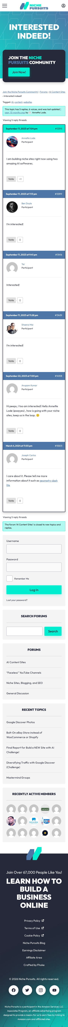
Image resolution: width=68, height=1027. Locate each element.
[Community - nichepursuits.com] (34, 5)
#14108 (58, 376)
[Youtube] (54, 990)
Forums (43, 91)
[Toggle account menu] (63, 6)
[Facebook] (14, 990)
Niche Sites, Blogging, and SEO (24, 683)
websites (27, 102)
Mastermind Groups (18, 777)
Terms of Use (32, 928)
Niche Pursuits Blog (34, 943)
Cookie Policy (32, 935)
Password (12, 559)
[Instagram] (41, 990)
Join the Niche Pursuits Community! (20, 91)
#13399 (58, 194)
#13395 (58, 129)
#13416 (58, 255)
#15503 (58, 446)
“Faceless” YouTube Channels (23, 672)
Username (12, 541)
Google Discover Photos (20, 722)
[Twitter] (27, 990)
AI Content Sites (57, 91)
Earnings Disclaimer (34, 950)
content (18, 102)
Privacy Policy (32, 920)
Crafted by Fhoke (34, 965)
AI (12, 102)
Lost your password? (16, 600)
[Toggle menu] (4, 5)
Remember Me (21, 578)
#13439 (58, 315)
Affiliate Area (34, 957)
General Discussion (17, 693)
